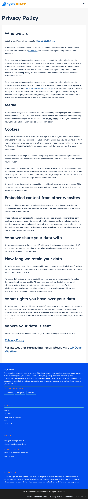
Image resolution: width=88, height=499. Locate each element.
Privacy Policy (14, 340)
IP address (32, 50)
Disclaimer (69, 496)
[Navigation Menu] (83, 4)
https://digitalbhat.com (45, 41)
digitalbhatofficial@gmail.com (15, 444)
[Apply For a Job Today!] (14, 4)
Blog (6, 420)
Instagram (20, 393)
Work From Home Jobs (12, 417)
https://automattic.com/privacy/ (39, 88)
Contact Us (8, 424)
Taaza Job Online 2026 (37, 496)
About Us (7, 414)
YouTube (31, 393)
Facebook (9, 393)
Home (6, 410)
